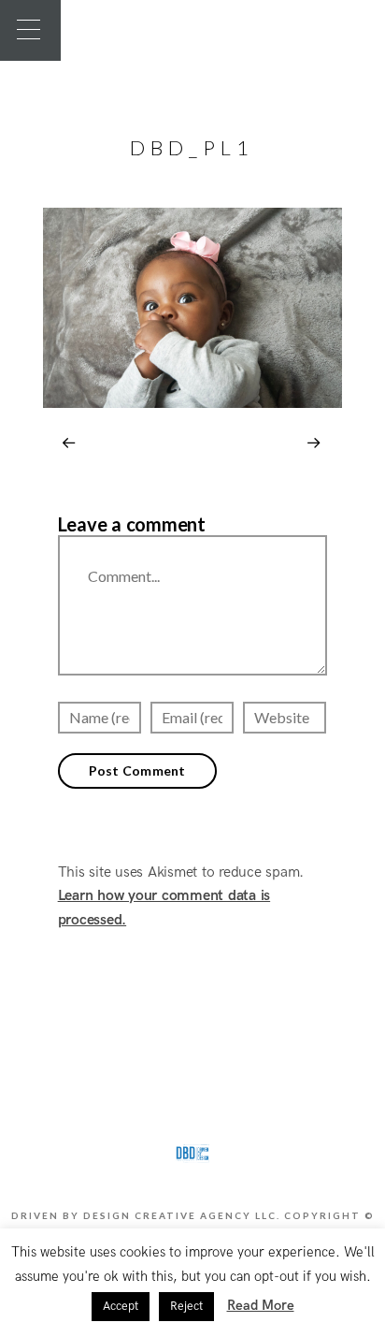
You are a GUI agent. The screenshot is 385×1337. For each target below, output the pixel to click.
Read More (260, 1305)
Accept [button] (120, 1306)
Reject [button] (186, 1306)
